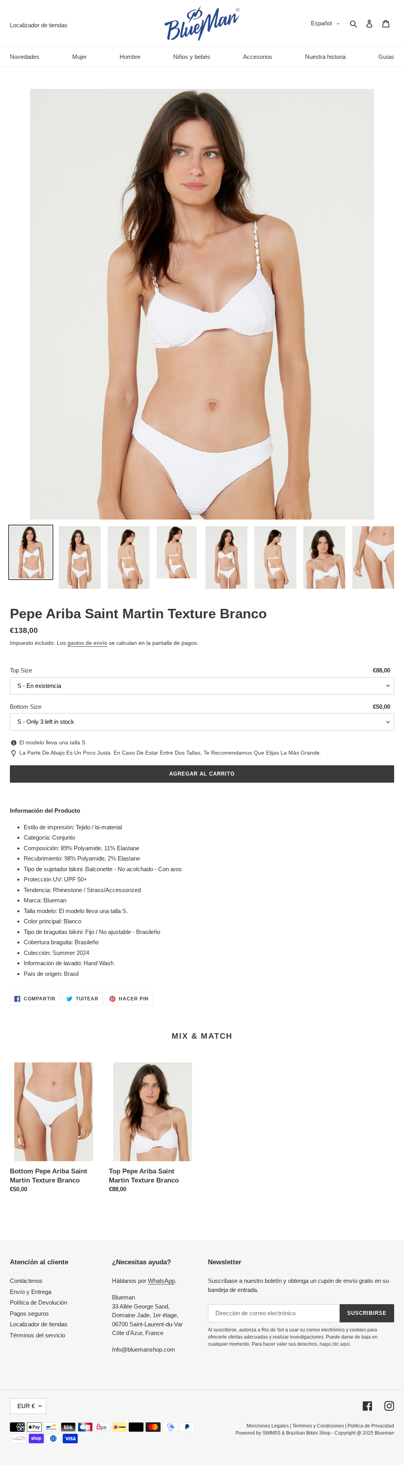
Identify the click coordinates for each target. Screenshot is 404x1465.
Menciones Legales (268, 1426)
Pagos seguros (29, 1313)
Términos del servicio (37, 1335)
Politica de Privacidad (371, 1426)
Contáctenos (26, 1280)
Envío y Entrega (30, 1291)
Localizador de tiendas (38, 1324)
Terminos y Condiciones (318, 1426)
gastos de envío (87, 643)
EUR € (26, 1406)
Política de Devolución (38, 1302)
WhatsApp (161, 1280)
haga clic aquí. (335, 1344)
